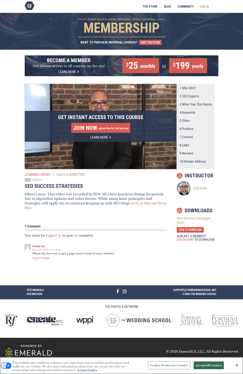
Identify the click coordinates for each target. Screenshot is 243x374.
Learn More (67, 72)
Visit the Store (150, 42)
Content (186, 137)
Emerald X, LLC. (192, 351)
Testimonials (35, 290)
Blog (167, 6)
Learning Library (37, 174)
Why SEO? (188, 88)
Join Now (100, 128)
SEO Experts (189, 96)
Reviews (186, 153)
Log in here (185, 239)
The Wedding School (29, 5)
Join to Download (190, 229)
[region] (121, 365)
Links (184, 145)
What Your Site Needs (196, 104)
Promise (186, 129)
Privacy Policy (87, 370)
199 (188, 65)
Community (186, 6)
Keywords (188, 112)
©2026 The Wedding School (199, 294)
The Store (150, 6)
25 (140, 65)
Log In (204, 6)
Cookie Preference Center (169, 365)
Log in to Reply (41, 258)
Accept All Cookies (209, 365)
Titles (185, 121)
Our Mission (34, 294)
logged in (53, 235)
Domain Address (193, 161)
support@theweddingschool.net (194, 290)
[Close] (237, 365)
